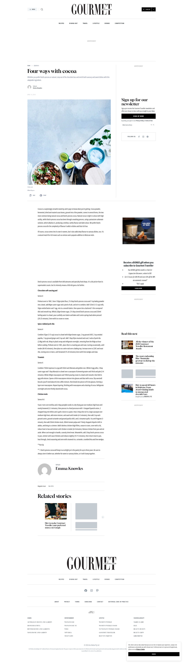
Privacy (67, 572)
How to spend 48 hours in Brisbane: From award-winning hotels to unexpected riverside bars (145, 360)
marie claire (139, 593)
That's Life (69, 607)
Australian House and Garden (39, 593)
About (57, 572)
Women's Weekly (105, 593)
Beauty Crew (139, 603)
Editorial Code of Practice (118, 572)
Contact (100, 572)
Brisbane (148, 367)
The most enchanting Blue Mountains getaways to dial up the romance (145, 330)
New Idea (68, 603)
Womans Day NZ (71, 596)
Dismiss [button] (154, 654)
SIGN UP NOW (138, 55)
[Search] (42, 9)
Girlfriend (138, 607)
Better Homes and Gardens (38, 600)
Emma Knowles (37, 59)
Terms (77, 572)
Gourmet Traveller (107, 603)
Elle (135, 596)
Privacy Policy (140, 60)
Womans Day (69, 593)
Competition (119, 23)
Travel (85, 23)
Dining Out (73, 23)
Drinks (107, 23)
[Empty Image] (127, 344)
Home (28, 36)
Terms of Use (149, 60)
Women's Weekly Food (108, 596)
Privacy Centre (140, 649)
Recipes (61, 23)
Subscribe (88, 572)
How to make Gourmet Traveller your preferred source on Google (55, 496)
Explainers (36, 36)
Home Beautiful (33, 596)
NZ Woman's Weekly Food (109, 600)
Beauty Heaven (139, 600)
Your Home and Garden (37, 603)
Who (66, 600)
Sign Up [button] (148, 9)
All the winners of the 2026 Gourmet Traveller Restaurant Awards (145, 316)
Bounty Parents (105, 607)
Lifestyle (96, 23)
